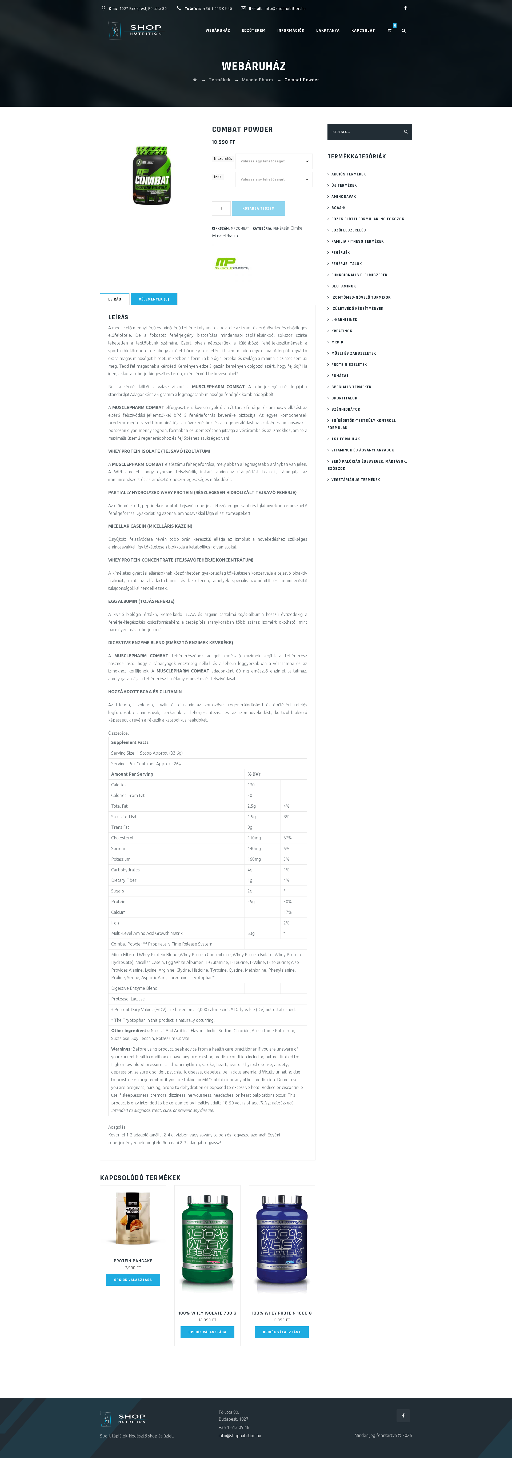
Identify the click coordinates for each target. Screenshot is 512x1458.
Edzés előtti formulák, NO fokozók (367, 219)
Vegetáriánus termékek (355, 479)
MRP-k (337, 342)
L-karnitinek (344, 319)
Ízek (218, 177)
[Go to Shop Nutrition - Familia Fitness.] (195, 80)
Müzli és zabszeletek (353, 353)
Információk (291, 30)
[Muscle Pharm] (232, 264)
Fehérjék (281, 228)
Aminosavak (343, 196)
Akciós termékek (348, 174)
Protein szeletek (349, 364)
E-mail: (256, 8)
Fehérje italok (346, 263)
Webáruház (218, 30)
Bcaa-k (338, 207)
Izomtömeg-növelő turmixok (361, 297)
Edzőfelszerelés (348, 230)
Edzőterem (254, 30)
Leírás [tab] (114, 299)
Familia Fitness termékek (357, 241)
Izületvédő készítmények (357, 308)
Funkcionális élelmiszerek (359, 275)
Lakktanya (328, 30)
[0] (393, 30)
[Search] (406, 30)
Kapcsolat (363, 30)
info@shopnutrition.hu (285, 8)
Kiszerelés (223, 159)
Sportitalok (344, 398)
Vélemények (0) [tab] (154, 299)
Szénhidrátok (345, 409)
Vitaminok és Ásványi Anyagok (362, 450)
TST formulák (345, 439)
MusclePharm (225, 235)
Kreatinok (341, 331)
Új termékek (344, 185)
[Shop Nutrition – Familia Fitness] (138, 31)
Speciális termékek (351, 387)
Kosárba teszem (258, 208)
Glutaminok (343, 286)
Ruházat (340, 375)
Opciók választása (133, 1279)
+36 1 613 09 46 (217, 8)
